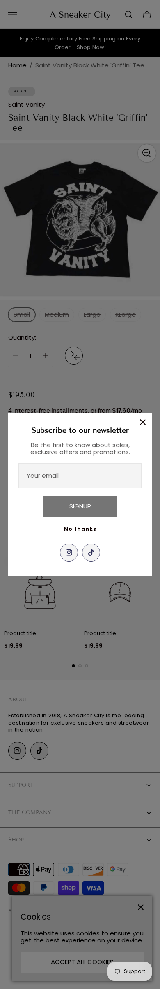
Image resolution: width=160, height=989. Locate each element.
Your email (43, 475)
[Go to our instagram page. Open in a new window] (69, 553)
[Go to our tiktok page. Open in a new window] (91, 553)
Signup (80, 506)
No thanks (80, 529)
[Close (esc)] (143, 422)
